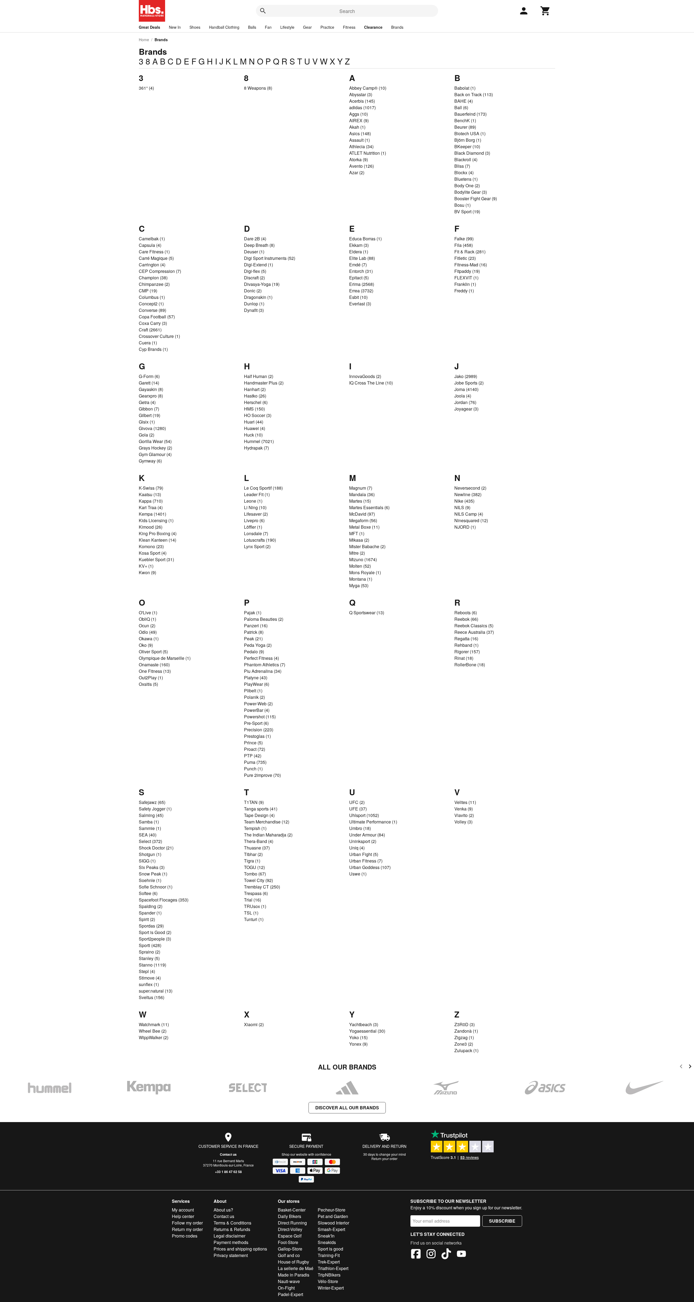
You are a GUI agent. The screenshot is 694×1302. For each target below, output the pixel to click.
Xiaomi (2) (254, 1024)
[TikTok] (446, 1254)
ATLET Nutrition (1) (367, 153)
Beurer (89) (465, 127)
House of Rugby (293, 1262)
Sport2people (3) (155, 939)
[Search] (263, 11)
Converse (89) (152, 310)
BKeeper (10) (467, 146)
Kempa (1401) (152, 514)
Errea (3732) (361, 290)
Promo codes (184, 1236)
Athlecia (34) (361, 146)
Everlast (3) (360, 304)
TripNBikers (329, 1275)
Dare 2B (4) (255, 238)
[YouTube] (461, 1254)
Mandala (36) (362, 494)
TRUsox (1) (255, 906)
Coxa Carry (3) (153, 323)
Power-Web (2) (258, 703)
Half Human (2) (258, 376)
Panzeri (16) (256, 625)
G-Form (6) (149, 376)
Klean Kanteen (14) (157, 540)
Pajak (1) (252, 612)
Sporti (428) (150, 945)
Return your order (384, 1158)
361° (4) (146, 88)
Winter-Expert (331, 1288)
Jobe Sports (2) (469, 383)
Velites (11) (465, 802)
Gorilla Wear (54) (155, 441)
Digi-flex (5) (255, 271)
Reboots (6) (465, 612)
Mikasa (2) (359, 540)
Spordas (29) (151, 926)
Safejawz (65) (152, 802)
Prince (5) (253, 742)
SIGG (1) (147, 861)
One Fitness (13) (155, 671)
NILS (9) (462, 507)
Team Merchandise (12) (266, 822)
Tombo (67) (255, 874)
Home (144, 39)
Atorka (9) (358, 159)
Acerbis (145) (362, 101)
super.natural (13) (155, 991)
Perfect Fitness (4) (261, 658)
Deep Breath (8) (259, 245)
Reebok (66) (466, 619)
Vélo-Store (328, 1281)
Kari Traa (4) (151, 507)
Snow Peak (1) (153, 874)
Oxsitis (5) (148, 684)
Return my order (187, 1229)
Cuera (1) (148, 343)
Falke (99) (464, 238)
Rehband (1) (466, 645)
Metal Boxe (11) (364, 527)
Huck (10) (253, 435)
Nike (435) (464, 501)
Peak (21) (253, 638)
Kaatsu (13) (150, 494)
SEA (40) (147, 835)
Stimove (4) (150, 978)
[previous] (681, 1067)
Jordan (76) (465, 402)
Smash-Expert (331, 1229)
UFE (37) (358, 809)
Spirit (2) (147, 919)
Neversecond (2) (470, 488)
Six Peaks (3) (152, 867)
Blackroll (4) (465, 159)
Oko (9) (146, 645)
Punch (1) (253, 768)
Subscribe (502, 1221)
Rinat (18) (463, 658)
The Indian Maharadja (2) (268, 835)
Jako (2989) (465, 376)
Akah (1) (357, 127)
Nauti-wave (289, 1281)
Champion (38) (153, 277)
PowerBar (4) (256, 710)
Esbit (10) (358, 297)
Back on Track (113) (473, 94)
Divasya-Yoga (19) (261, 284)
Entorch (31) (361, 271)
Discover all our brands (347, 1107)
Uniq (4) (357, 848)
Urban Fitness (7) (366, 861)
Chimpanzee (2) (154, 284)
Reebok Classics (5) (473, 625)
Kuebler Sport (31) (156, 559)
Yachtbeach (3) (363, 1024)
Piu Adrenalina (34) (262, 671)
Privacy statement (231, 1255)
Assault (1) (359, 140)
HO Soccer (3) (257, 415)
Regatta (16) (466, 638)
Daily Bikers (289, 1216)
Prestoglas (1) (257, 736)
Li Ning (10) (255, 507)
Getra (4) (147, 402)
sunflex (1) (149, 984)
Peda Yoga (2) (258, 645)
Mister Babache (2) (367, 546)
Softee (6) (148, 893)
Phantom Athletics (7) (264, 664)
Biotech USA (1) (470, 133)
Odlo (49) (148, 632)
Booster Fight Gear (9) (475, 198)
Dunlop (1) (254, 304)
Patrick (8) (254, 632)
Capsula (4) (150, 245)
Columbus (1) (152, 297)
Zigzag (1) (464, 1037)
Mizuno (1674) (363, 559)
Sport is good (330, 1249)
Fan (268, 27)
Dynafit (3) (254, 310)
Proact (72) (254, 749)
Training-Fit (329, 1255)
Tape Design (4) (259, 815)
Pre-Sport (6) (256, 723)
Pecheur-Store (331, 1210)
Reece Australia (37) (474, 632)
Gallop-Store (290, 1249)
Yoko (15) (358, 1037)
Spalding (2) (150, 906)
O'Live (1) (148, 612)
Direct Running (292, 1223)
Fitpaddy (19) (467, 271)
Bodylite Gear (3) (470, 192)
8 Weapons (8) (258, 88)
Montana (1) (360, 579)
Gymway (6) (150, 461)
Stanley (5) (149, 958)
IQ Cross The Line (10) (371, 383)
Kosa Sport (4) (152, 553)
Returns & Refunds (232, 1229)
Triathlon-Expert (333, 1268)
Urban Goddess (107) (370, 867)
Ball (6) (461, 107)
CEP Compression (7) (160, 271)
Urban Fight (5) (363, 854)
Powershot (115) (260, 716)
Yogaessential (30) (367, 1031)
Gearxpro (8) (151, 396)
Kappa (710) (151, 501)
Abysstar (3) (360, 94)
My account (183, 1210)
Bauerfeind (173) (470, 114)
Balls (252, 27)
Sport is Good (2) (155, 932)
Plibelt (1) (253, 690)
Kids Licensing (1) (156, 520)
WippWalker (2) (153, 1037)
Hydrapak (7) (256, 448)
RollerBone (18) (469, 664)
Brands (397, 27)
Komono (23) (151, 546)
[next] (690, 1067)
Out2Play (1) (151, 677)
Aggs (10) (358, 114)
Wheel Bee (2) (152, 1031)
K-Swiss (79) (151, 488)
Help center (183, 1216)
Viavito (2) (464, 815)
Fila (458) (463, 245)
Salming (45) (151, 815)
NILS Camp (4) (468, 514)
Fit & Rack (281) (470, 251)
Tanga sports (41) (260, 809)
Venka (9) (463, 809)
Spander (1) (150, 913)
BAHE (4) (463, 101)
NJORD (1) (465, 527)
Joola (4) (462, 396)
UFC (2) (357, 802)
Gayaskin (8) (151, 389)
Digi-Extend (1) (258, 264)
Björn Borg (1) (467, 140)
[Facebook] (415, 1254)
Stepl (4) (147, 971)
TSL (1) (251, 913)
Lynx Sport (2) (257, 546)
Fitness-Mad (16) (470, 264)
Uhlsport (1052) (364, 815)
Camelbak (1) (152, 238)
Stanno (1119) (152, 965)
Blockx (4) (464, 172)
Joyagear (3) (466, 409)
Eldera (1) (358, 251)
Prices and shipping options (240, 1249)
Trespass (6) (256, 893)
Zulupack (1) (466, 1050)
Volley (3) (463, 822)
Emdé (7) (358, 264)
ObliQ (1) (147, 619)
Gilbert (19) (149, 415)
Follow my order (187, 1223)
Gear (307, 27)
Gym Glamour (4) (155, 454)
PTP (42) (252, 755)
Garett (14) (149, 383)
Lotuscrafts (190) (260, 540)
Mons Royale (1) (365, 572)
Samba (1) (149, 822)
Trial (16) (252, 900)
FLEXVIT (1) (466, 277)
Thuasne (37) (257, 848)
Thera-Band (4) (258, 841)
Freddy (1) (464, 290)
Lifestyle (287, 27)
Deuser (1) (254, 251)
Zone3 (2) (463, 1044)
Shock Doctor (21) (156, 848)
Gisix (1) (147, 422)
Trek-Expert (329, 1262)
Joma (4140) (466, 389)
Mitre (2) (357, 553)
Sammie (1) (150, 828)
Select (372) (150, 841)
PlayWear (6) (256, 684)
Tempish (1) (255, 828)
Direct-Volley (290, 1229)
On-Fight (286, 1288)
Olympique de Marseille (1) (165, 658)
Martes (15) (360, 501)
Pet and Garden (333, 1216)
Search (347, 10)
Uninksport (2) (362, 841)
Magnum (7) (360, 488)
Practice (327, 27)
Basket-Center (292, 1210)
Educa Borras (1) (365, 238)
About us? (223, 1210)
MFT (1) (356, 533)
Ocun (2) (147, 625)
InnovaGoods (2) (365, 376)
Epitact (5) (359, 277)
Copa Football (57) (157, 317)
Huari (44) (253, 422)
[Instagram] (431, 1254)
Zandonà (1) (466, 1031)
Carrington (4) (152, 264)
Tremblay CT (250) (262, 887)
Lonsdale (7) (256, 533)
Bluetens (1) (466, 179)
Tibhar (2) (253, 854)
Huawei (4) (254, 428)
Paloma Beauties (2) (263, 619)
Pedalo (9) (254, 651)
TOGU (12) (254, 867)
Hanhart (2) (255, 389)
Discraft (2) (254, 277)
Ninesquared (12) (471, 520)
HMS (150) (254, 409)
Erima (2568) (361, 284)
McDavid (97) (362, 514)
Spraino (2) (149, 952)
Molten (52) (360, 566)
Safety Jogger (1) (155, 809)
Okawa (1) (149, 638)
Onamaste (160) (154, 664)
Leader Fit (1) (257, 494)
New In (175, 27)
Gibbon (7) (149, 409)
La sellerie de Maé (295, 1268)
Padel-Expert (290, 1294)
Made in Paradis (293, 1275)
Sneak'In (326, 1236)
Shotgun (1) (150, 854)
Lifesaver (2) (256, 514)
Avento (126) (361, 166)
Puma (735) (255, 762)
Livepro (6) (254, 520)
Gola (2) (146, 435)
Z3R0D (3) (464, 1024)
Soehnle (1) (150, 880)
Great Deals (149, 27)
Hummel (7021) (259, 441)
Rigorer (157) (467, 651)
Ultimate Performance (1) (373, 822)
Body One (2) (467, 185)
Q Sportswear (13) (366, 612)
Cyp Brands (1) (153, 349)
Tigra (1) (252, 861)
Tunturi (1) (254, 919)
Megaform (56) (363, 520)
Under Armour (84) (367, 835)
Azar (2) (356, 172)
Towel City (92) (258, 880)
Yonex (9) (358, 1044)
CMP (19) (148, 290)
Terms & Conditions (232, 1223)
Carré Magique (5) (156, 258)
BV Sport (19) (467, 211)
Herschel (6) (256, 402)
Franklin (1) (465, 284)
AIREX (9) (359, 120)
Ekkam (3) (359, 245)
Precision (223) (258, 729)
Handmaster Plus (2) (264, 383)
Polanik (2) (254, 697)
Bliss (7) (462, 166)
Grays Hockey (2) (155, 448)
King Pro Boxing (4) (157, 533)
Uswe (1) (358, 874)
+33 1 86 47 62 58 (228, 1171)
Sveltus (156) (151, 997)
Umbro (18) (360, 828)
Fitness (349, 27)
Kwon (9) (147, 572)
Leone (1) (253, 501)
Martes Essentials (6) (369, 507)
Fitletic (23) (465, 258)
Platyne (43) (255, 677)
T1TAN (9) (254, 802)
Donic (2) (253, 290)
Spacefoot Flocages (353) (163, 900)
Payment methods (231, 1242)
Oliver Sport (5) (153, 651)
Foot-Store (288, 1242)
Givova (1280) (152, 428)
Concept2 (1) (151, 304)
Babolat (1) (464, 88)
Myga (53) (358, 585)
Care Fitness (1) (154, 251)
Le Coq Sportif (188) (263, 488)
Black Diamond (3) (472, 153)
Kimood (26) (150, 527)
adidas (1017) (362, 107)
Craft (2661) (150, 330)
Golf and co (289, 1255)
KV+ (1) (146, 566)
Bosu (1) (462, 205)
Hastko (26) (255, 396)
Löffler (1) (253, 527)
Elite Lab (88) (362, 258)
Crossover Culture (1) (159, 336)
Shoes (194, 27)
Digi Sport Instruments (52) (269, 258)
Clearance (373, 27)
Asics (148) (360, 133)
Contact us (228, 1154)
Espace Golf (289, 1236)
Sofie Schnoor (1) (155, 887)
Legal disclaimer (229, 1236)
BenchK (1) (465, 120)
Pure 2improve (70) (262, 775)
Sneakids (327, 1242)
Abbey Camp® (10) (367, 88)
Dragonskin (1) (258, 297)
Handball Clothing (224, 27)
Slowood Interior (333, 1223)
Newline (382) (467, 494)
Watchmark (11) (154, 1024)
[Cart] (545, 10)
